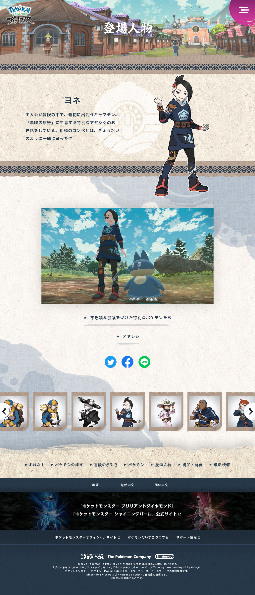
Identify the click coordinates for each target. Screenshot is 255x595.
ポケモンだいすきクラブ (146, 537)
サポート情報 (186, 537)
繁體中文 (127, 484)
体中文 (161, 484)
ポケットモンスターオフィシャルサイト (86, 537)
